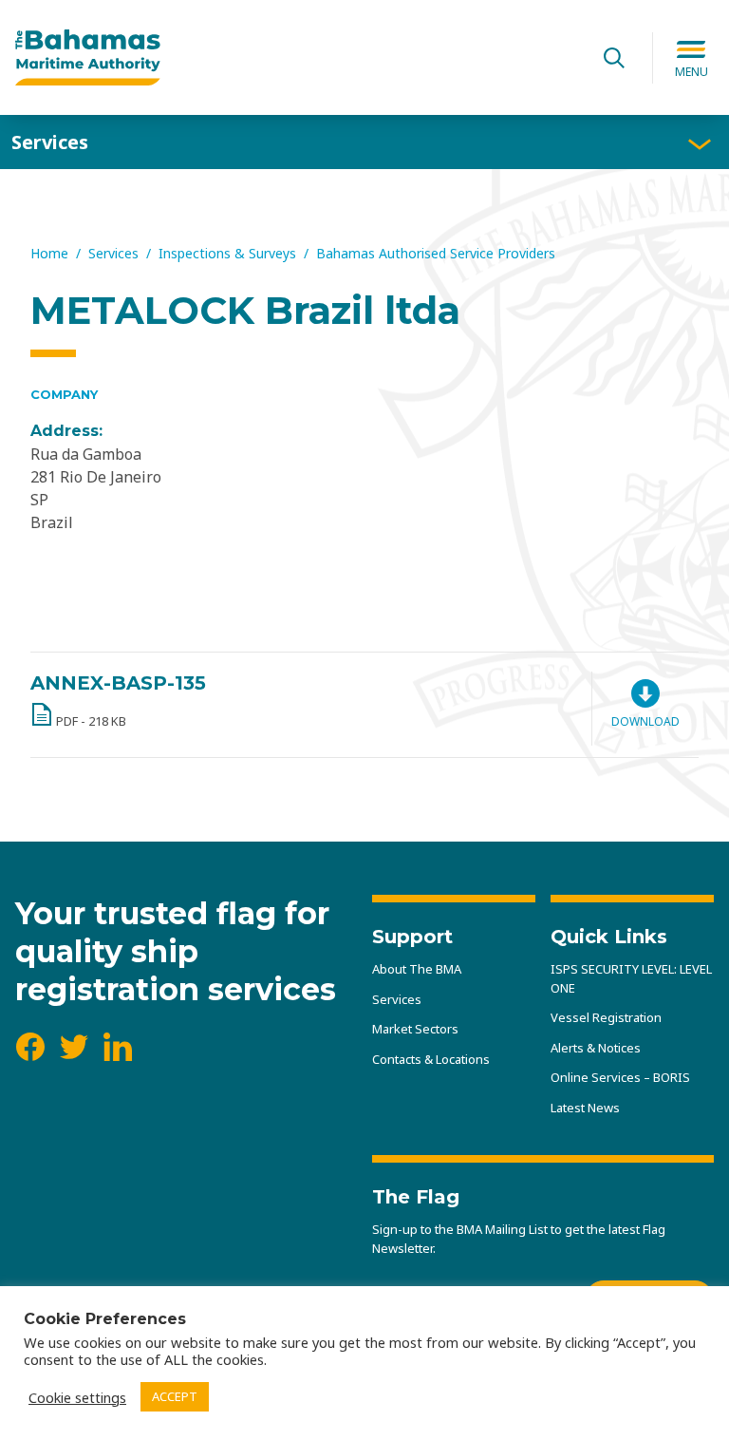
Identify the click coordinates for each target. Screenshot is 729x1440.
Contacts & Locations (431, 1059)
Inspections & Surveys (227, 253)
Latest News (585, 1107)
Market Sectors (415, 1028)
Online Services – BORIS (620, 1077)
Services (49, 142)
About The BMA (416, 968)
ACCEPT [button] (174, 1396)
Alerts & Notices (596, 1047)
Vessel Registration (606, 1017)
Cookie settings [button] (77, 1397)
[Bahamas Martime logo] (295, 57)
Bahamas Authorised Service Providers (435, 253)
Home (49, 253)
